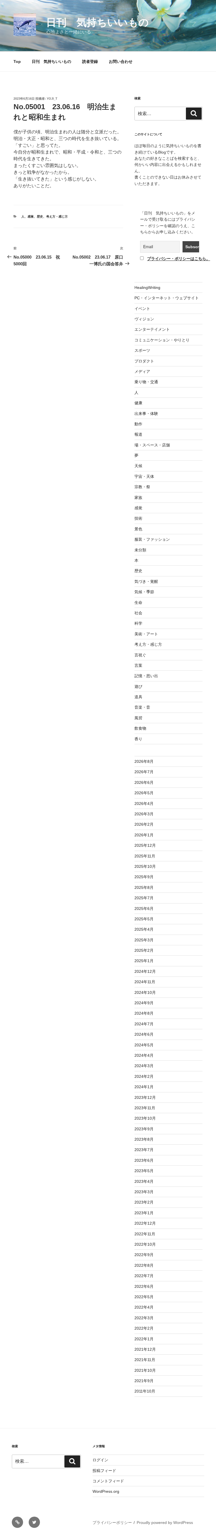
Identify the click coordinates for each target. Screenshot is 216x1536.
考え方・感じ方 (57, 216)
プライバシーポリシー (112, 1522)
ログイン (100, 1460)
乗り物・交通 (146, 382)
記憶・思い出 (146, 676)
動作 (138, 424)
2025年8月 (144, 887)
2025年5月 (144, 919)
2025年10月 (145, 866)
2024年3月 (144, 1065)
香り (138, 739)
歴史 (40, 216)
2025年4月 (144, 929)
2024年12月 (145, 971)
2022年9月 (144, 1254)
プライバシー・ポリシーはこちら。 (178, 258)
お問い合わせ (120, 61)
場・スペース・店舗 (152, 445)
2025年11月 (144, 856)
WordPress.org (106, 1491)
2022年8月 (144, 1265)
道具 (138, 697)
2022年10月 (145, 1244)
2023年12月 (145, 1097)
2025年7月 (144, 898)
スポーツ (142, 350)
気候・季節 (144, 592)
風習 (138, 718)
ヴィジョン (144, 319)
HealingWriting (147, 287)
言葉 (138, 665)
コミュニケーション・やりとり (162, 340)
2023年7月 (144, 1149)
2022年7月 (144, 1275)
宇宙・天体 (144, 476)
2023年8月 (144, 1139)
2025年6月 (144, 908)
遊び (138, 686)
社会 (138, 613)
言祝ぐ (140, 655)
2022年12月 (145, 1223)
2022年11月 (144, 1234)
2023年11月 (144, 1108)
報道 (138, 434)
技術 (138, 518)
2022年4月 (144, 1307)
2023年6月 (144, 1160)
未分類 (140, 550)
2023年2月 (144, 1202)
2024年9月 (144, 1003)
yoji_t (52, 98)
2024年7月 (144, 1024)
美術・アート (146, 634)
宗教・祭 (142, 487)
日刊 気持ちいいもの (97, 22)
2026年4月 (144, 803)
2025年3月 (144, 940)
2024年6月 (144, 1034)
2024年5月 (144, 1045)
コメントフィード (108, 1481)
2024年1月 (144, 1087)
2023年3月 (144, 1192)
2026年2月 (144, 824)
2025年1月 (144, 960)
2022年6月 (144, 1286)
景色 (138, 529)
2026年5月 (144, 793)
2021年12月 (145, 1349)
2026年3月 (144, 814)
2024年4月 (144, 1055)
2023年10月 (145, 1118)
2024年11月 (144, 982)
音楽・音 (142, 707)
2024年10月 (145, 992)
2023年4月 (144, 1181)
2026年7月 (144, 772)
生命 (138, 602)
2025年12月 (145, 845)
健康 (138, 403)
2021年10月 (145, 1370)
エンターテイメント (152, 329)
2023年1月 (144, 1213)
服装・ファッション (152, 539)
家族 (138, 497)
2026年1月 (144, 835)
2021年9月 (144, 1380)
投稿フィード (104, 1470)
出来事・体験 (146, 413)
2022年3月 (144, 1318)
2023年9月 (144, 1129)
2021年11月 (144, 1359)
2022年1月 (144, 1339)
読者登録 (90, 61)
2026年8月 (144, 761)
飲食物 (140, 728)
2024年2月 (144, 1076)
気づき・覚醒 (146, 581)
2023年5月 (144, 1170)
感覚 (31, 216)
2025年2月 (144, 950)
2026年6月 (144, 782)
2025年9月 (144, 877)
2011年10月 (144, 1391)
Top (17, 61)
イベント (142, 308)
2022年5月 (144, 1297)
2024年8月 (144, 1013)
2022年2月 (144, 1328)
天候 (138, 466)
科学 (138, 623)
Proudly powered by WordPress (165, 1522)
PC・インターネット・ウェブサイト (166, 298)
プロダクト (144, 361)
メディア (142, 371)
